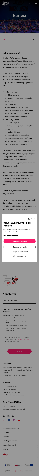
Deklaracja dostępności (11, 428)
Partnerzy (6, 437)
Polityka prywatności (10, 235)
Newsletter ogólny (10, 318)
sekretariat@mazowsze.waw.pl (13, 395)
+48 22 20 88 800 (12, 389)
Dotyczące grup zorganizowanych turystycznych (16, 329)
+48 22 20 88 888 (11, 387)
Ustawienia (20, 256)
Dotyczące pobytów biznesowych (16, 326)
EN (34, 218)
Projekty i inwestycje (10, 445)
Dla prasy (6, 449)
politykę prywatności (23, 339)
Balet (5, 39)
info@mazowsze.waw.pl (11, 392)
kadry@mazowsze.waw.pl (18, 209)
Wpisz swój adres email (10, 300)
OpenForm (37, 448)
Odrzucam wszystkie (19, 247)
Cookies (6, 432)
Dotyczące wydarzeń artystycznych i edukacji (16, 322)
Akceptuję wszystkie (19, 241)
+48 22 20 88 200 (9, 406)
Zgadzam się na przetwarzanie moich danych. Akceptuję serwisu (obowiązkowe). (17, 339)
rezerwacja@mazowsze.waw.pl (14, 409)
